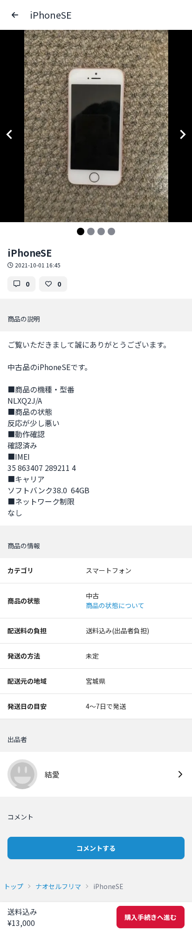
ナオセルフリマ (58, 886)
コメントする (96, 848)
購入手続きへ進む (150, 917)
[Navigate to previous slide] (9, 134)
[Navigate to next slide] (182, 134)
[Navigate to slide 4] (111, 231)
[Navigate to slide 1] (80, 231)
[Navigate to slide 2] (91, 231)
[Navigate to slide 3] (101, 231)
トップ (13, 886)
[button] (15, 15)
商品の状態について (115, 605)
